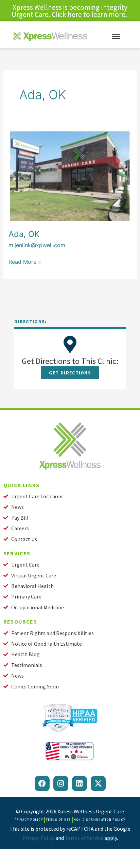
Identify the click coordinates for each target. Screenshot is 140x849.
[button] (70, 372)
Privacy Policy (38, 837)
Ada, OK (23, 234)
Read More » (24, 261)
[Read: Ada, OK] (70, 174)
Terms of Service (84, 837)
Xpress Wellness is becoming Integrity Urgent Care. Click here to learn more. (70, 11)
